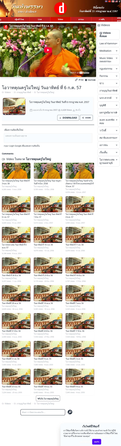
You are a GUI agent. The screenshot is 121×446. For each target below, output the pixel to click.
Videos (8, 92)
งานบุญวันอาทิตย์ (24, 92)
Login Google (15, 146)
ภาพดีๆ (102, 19)
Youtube (92, 80)
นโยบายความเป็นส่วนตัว (101, 436)
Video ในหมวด (28, 159)
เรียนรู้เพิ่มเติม (86, 441)
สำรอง (81, 80)
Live (40, 19)
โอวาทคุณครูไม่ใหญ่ (45, 92)
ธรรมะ (81, 19)
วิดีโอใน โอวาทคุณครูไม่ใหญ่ (47, 399)
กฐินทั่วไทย (19, 19)
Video (60, 19)
